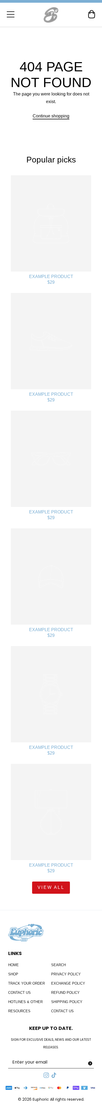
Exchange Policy (68, 983)
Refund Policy (65, 993)
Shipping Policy (66, 1002)
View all (51, 887)
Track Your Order (26, 983)
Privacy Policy (66, 974)
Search (58, 965)
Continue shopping (51, 116)
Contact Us (19, 993)
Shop (13, 974)
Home (13, 965)
